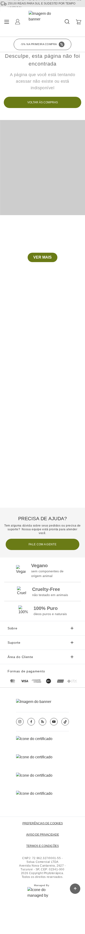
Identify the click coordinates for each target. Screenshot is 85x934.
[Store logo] (43, 22)
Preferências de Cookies (42, 823)
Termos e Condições (42, 846)
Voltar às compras (42, 102)
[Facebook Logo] (31, 721)
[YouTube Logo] (54, 721)
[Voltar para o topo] (75, 889)
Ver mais (42, 257)
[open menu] (6, 22)
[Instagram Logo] (20, 721)
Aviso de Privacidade (42, 834)
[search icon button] (67, 22)
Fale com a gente (42, 544)
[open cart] (78, 22)
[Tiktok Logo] (65, 721)
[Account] (18, 22)
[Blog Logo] (42, 721)
